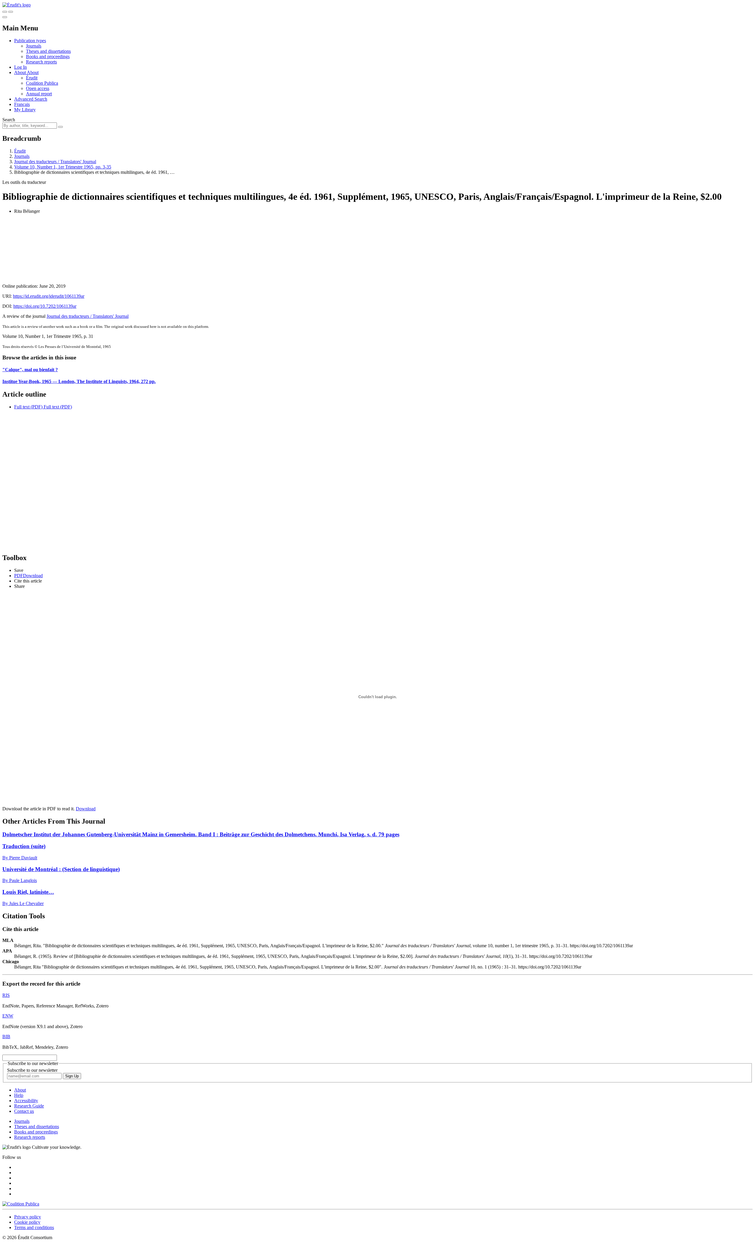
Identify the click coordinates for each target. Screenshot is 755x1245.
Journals (33, 45)
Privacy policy (27, 1216)
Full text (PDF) (28, 406)
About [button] (20, 72)
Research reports (41, 61)
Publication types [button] (30, 40)
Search (8, 119)
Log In (20, 67)
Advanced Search (30, 99)
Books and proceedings (48, 56)
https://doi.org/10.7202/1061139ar (44, 306)
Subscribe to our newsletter (32, 1070)
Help (18, 1095)
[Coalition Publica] (20, 1203)
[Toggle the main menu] (4, 17)
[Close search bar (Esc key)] (10, 12)
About (33, 72)
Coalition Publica (42, 83)
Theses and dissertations (48, 51)
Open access (37, 88)
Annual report (39, 93)
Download (86, 808)
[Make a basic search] (4, 12)
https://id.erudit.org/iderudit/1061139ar (48, 296)
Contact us (24, 1111)
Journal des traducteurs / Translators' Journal (55, 161)
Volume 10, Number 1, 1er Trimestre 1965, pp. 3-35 (62, 166)
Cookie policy (27, 1222)
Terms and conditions (34, 1227)
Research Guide (29, 1105)
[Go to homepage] (16, 4)
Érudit (31, 77)
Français (22, 104)
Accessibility (26, 1100)
